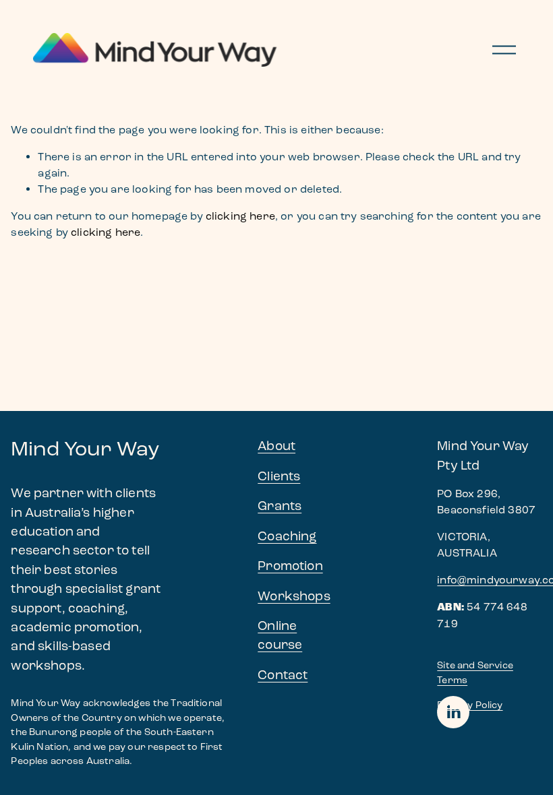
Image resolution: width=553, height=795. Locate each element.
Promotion (290, 565)
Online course (280, 635)
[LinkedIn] (453, 712)
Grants (279, 505)
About (276, 445)
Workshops (294, 596)
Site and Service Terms (475, 673)
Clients (279, 476)
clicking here (240, 216)
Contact (283, 674)
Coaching (287, 536)
